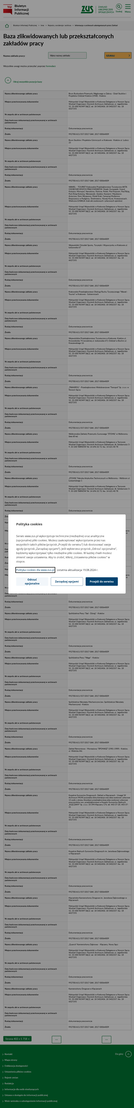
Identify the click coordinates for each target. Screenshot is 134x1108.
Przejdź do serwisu (102, 581)
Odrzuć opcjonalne (32, 581)
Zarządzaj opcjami (67, 581)
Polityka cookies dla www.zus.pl (35, 570)
